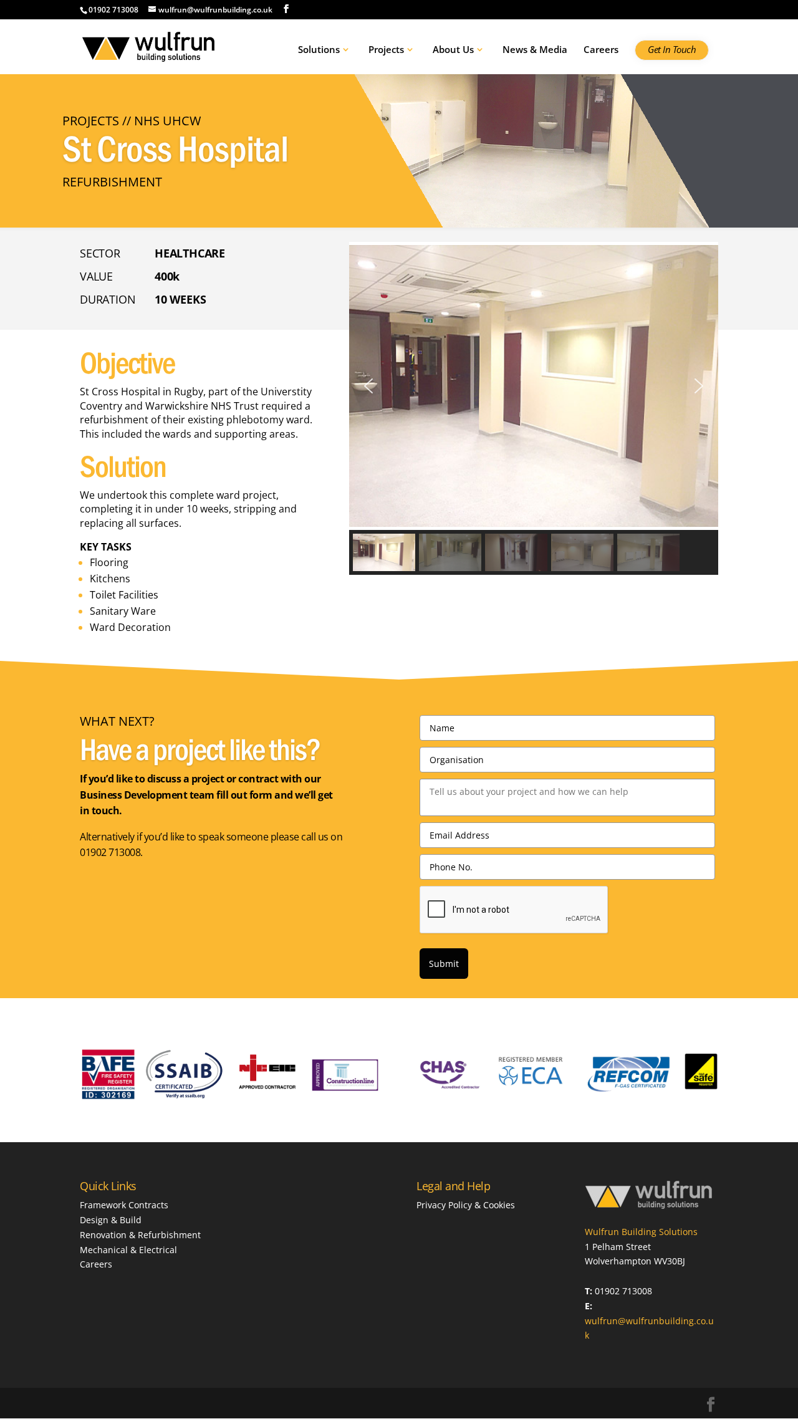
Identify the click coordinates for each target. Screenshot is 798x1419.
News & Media (534, 50)
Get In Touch (672, 50)
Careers (601, 50)
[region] (533, 408)
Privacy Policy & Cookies (465, 1205)
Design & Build (111, 1220)
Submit (444, 963)
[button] (368, 386)
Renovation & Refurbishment (140, 1235)
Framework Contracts (124, 1205)
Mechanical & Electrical (128, 1250)
